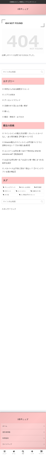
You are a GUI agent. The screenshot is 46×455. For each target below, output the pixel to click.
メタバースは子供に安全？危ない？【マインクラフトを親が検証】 (23, 170)
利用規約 (5, 438)
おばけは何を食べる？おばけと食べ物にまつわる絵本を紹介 (23, 161)
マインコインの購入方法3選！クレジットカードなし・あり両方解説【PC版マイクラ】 (22, 135)
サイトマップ (7, 444)
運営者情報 (6, 432)
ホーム (4, 426)
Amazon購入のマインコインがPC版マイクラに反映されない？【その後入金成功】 (22, 143)
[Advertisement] (23, 307)
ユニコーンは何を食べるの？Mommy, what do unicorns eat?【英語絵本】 (21, 152)
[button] (42, 72)
